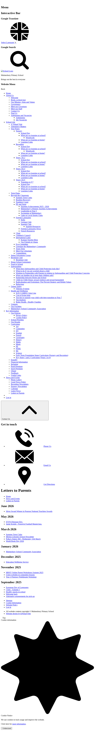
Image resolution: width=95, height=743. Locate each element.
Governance (15, 104)
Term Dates (15, 193)
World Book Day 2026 (15, 541)
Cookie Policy (21, 318)
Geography (20, 338)
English (19, 333)
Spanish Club (26, 224)
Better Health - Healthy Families (28, 302)
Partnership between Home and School (31, 278)
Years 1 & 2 (20, 158)
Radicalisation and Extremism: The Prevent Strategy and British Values (43, 282)
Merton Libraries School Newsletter (20, 537)
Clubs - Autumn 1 (13, 590)
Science (19, 353)
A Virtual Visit (16, 124)
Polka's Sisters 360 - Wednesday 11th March (23, 539)
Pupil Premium (17, 366)
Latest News (16, 391)
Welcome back (11, 594)
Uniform (14, 304)
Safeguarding (16, 266)
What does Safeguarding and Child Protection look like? (38, 269)
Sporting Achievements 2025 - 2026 (35, 206)
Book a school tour (18, 100)
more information (19, 724)
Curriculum (15, 324)
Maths (18, 342)
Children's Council (23, 235)
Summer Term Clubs (24, 198)
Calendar (14, 389)
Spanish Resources (33, 226)
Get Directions (49, 484)
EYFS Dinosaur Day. (14, 522)
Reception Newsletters (19, 384)
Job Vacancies (21, 120)
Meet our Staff (16, 109)
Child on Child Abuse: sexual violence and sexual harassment (40, 280)
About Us (10, 95)
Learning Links (27, 142)
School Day (25, 133)
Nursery (19, 131)
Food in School (17, 264)
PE (17, 346)
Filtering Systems (22, 289)
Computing (20, 329)
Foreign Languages (23, 218)
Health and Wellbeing (19, 291)
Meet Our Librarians (24, 251)
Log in (8, 397)
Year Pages (15, 129)
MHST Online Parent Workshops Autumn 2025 (24, 572)
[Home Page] (7, 71)
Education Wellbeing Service (17, 562)
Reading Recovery (23, 200)
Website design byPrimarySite (18, 614)
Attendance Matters (18, 126)
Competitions (21, 253)
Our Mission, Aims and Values (23, 102)
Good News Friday (18, 382)
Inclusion (14, 364)
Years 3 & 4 (20, 169)
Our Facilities (16, 306)
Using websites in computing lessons (20, 575)
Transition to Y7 (27, 182)
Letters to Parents (17, 393)
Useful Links (16, 375)
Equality (14, 360)
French (18, 335)
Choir (18, 233)
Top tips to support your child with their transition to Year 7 (39, 298)
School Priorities (17, 320)
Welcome (14, 98)
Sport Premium (17, 369)
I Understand (6, 728)
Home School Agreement (21, 262)
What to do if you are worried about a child (32, 271)
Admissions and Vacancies (21, 115)
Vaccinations (21, 300)
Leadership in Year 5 (29, 211)
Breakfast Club (17, 258)
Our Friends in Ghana (29, 242)
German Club (26, 222)
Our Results (15, 322)
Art (17, 326)
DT (17, 331)
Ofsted (13, 371)
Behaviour (20, 284)
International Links (23, 238)
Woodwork (30, 138)
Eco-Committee (22, 244)
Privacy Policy (21, 315)
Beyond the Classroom (20, 195)
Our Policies (16, 313)
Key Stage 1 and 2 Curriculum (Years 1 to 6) (33, 358)
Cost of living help (23, 295)
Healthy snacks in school (15, 592)
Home (8, 93)
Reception (20, 144)
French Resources (28, 231)
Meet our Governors (19, 107)
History (19, 340)
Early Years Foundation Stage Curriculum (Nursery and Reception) (42, 355)
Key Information (12, 311)
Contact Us (15, 111)
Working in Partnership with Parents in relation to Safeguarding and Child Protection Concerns (53, 273)
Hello (23, 220)
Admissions (20, 118)
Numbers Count (22, 202)
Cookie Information (13, 603)
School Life (10, 122)
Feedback (14, 373)
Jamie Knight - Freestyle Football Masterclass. (24, 524)
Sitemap (9, 600)
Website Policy (12, 605)
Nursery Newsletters (19, 386)
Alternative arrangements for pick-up (20, 596)
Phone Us (47, 446)
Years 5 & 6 (20, 180)
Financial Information (19, 362)
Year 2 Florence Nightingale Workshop (21, 577)
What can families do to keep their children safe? (35, 275)
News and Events (13, 377)
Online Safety (16, 286)
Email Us (47, 465)
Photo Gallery (16, 380)
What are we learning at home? (33, 140)
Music (18, 344)
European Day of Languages (17, 587)
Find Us (14, 113)
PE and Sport (21, 204)
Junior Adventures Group (21, 255)
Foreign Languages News (31, 229)
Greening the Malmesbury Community (31, 246)
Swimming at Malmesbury (31, 213)
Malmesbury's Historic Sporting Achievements (39, 209)
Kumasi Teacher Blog (29, 240)
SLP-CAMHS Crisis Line (26, 293)
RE (17, 351)
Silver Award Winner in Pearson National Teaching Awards (29, 511)
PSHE (18, 349)
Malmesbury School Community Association (28, 309)
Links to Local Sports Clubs (32, 215)
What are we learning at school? (33, 135)
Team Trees (20, 249)
